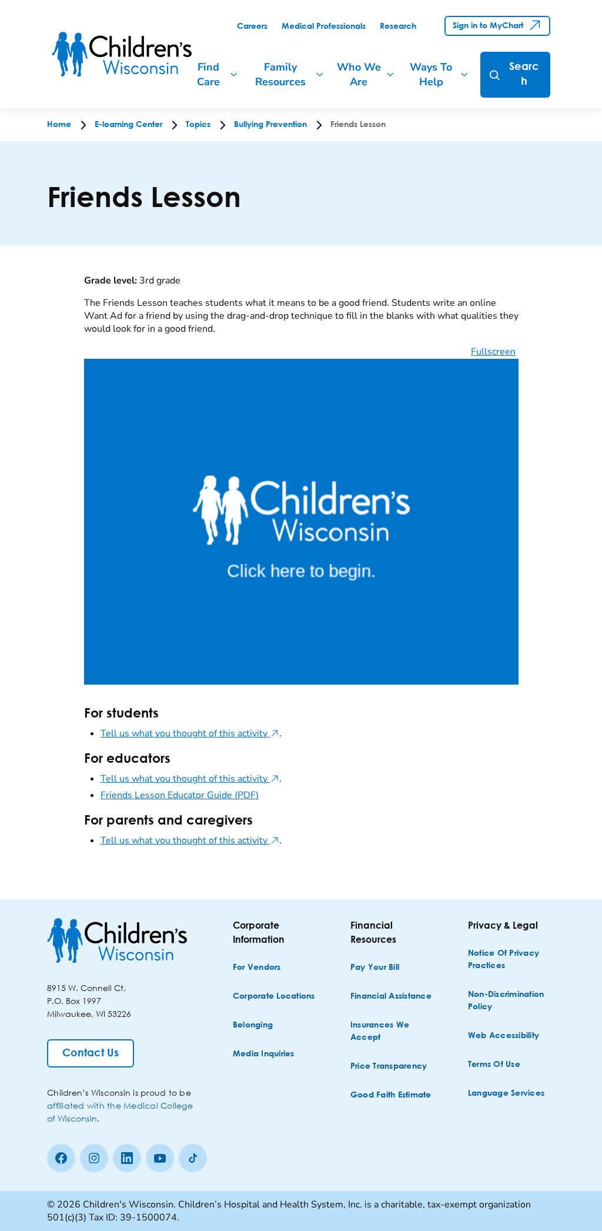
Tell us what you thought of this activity (190, 733)
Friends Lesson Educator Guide (180, 795)
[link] (252, 26)
